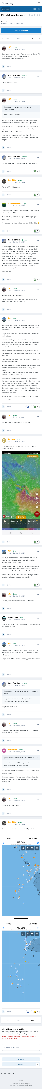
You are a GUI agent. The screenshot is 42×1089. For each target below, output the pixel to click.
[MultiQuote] (3, 66)
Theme (20, 1081)
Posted (16, 49)
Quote (9, 66)
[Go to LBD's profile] (4, 48)
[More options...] (38, 48)
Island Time (13, 617)
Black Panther (14, 75)
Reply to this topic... (13, 1047)
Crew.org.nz (9, 3)
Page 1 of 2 (21, 38)
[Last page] (39, 38)
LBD (5, 21)
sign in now (13, 1034)
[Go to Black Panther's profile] (4, 76)
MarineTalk (19, 23)
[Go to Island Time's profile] (4, 618)
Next (34, 38)
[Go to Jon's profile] (4, 319)
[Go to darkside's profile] (4, 440)
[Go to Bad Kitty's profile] (4, 181)
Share (21, 1059)
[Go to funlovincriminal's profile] (4, 205)
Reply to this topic (21, 31)
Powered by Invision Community (21, 1086)
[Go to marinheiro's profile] (4, 750)
